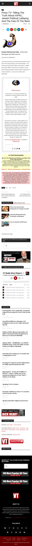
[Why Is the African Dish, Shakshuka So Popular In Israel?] (5, 208)
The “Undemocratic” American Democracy (24, 195)
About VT (4, 169)
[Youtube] (24, 532)
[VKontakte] (16, 532)
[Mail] (13, 528)
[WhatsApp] (15, 29)
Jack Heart (22, 428)
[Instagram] (15, 148)
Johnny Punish (16, 434)
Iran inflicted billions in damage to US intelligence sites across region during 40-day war (15, 323)
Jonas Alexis (10, 425)
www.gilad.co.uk (9, 144)
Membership (24, 538)
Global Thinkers (6, 448)
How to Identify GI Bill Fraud (18, 222)
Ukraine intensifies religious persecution (15, 401)
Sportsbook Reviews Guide (20, 542)
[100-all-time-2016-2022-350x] (15, 484)
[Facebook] (12, 148)
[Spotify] (7, 532)
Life (6, 7)
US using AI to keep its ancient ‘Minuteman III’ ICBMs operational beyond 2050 (15, 363)
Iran (7, 187)
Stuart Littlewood (20, 429)
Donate (18, 538)
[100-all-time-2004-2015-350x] (15, 476)
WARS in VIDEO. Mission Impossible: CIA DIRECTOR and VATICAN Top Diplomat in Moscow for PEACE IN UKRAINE (15, 333)
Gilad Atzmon (6, 23)
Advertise (19, 539)
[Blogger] (5, 528)
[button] (2, 4)
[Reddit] (17, 528)
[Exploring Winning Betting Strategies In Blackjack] (5, 216)
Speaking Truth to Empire (10, 384)
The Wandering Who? (14, 139)
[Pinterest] (11, 29)
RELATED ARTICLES (7, 203)
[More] (26, 29)
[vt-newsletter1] (13, 444)
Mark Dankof (12, 429)
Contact (24, 539)
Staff (10, 538)
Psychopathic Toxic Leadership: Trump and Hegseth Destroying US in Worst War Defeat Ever (16, 312)
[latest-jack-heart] (13, 416)
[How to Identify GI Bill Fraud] (5, 224)
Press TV (14, 187)
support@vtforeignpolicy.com (19, 517)
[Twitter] (8, 29)
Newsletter (8, 539)
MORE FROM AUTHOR (19, 203)
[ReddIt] (22, 29)
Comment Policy (25, 169)
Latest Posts (5, 307)
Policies (14, 538)
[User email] (19, 148)
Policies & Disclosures (14, 169)
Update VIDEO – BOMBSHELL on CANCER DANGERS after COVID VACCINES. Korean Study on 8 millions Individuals (15, 344)
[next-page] (5, 230)
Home (3, 7)
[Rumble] (21, 528)
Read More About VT (17, 514)
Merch (14, 539)
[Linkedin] (18, 29)
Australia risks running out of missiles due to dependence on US (15, 354)
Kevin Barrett (17, 425)
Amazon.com (16, 141)
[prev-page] (2, 230)
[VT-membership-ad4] (16, 262)
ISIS (10, 187)
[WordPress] (20, 532)
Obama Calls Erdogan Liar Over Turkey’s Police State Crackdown (8, 195)
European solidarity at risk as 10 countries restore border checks (15, 392)
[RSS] (26, 528)
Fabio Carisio (15, 428)
